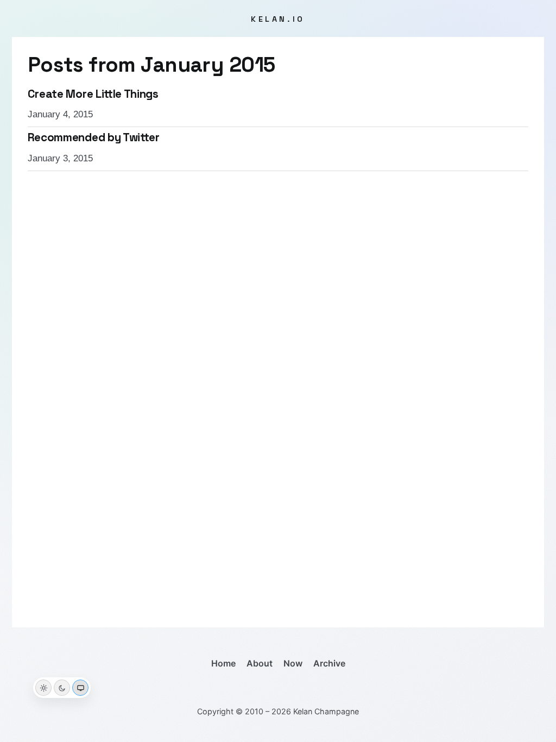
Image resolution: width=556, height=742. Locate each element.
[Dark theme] (62, 688)
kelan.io (278, 19)
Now (292, 663)
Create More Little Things (93, 94)
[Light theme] (43, 688)
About (260, 663)
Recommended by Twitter (94, 137)
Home (223, 663)
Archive (329, 663)
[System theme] (80, 688)
